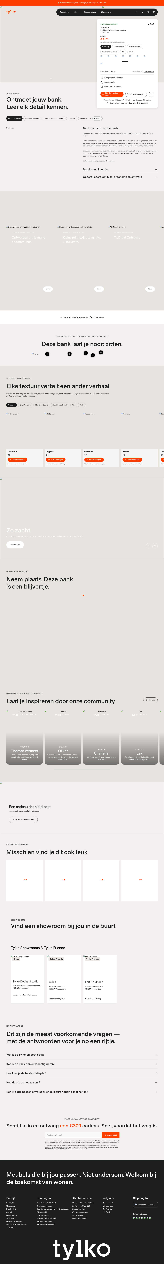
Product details (14, 118)
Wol (123, 52)
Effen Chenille (119, 47)
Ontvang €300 (110, 1135)
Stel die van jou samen (111, 94)
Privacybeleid (63, 1148)
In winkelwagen (137, 94)
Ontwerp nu (15, 545)
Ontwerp (71, 118)
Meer (48, 289)
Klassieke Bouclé (135, 47)
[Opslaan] (151, 94)
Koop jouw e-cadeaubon (23, 819)
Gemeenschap (90, 12)
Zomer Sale (64, 12)
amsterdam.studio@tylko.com (25, 995)
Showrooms (106, 12)
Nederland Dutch (145, 1205)
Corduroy (105, 47)
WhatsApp (98, 317)
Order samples (149, 71)
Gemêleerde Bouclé (109, 52)
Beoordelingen (90, 118)
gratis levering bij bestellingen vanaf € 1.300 (82, 3)
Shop (76, 12)
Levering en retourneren (53, 118)
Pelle (131, 52)
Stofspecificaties (32, 118)
